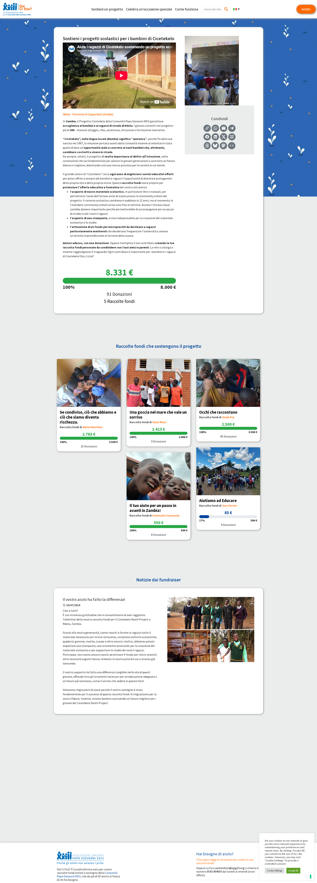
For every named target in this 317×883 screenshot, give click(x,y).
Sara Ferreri (229, 505)
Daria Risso (159, 422)
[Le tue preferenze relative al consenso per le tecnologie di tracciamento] (310, 876)
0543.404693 (214, 871)
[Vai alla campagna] (89, 383)
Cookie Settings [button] (274, 870)
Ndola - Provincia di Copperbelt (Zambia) (88, 114)
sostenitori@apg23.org (230, 868)
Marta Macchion (92, 427)
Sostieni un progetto (107, 9)
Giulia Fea (228, 417)
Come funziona (186, 9)
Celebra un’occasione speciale (149, 9)
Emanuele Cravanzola (165, 515)
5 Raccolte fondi (119, 301)
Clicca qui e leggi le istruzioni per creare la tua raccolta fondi (224, 861)
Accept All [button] (293, 870)
